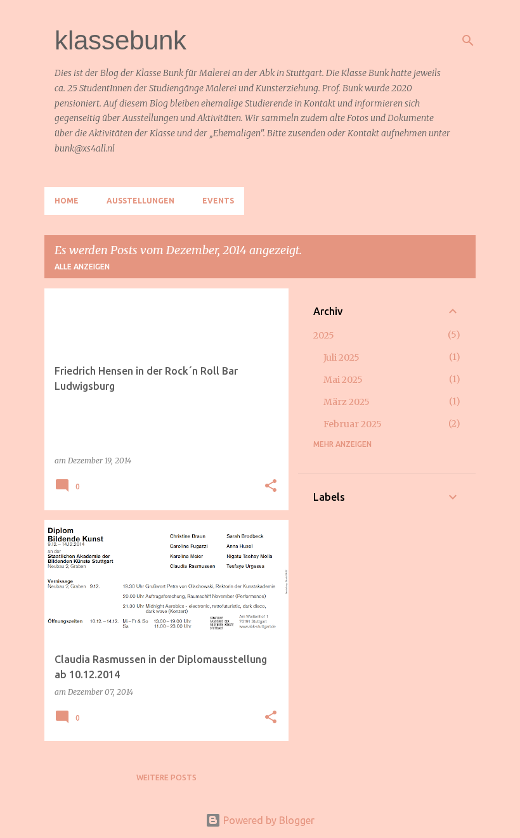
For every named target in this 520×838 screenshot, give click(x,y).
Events (218, 201)
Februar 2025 (352, 424)
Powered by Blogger (268, 820)
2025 (323, 335)
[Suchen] (468, 40)
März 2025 (346, 402)
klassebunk (120, 40)
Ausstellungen (140, 201)
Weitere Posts (166, 777)
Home (67, 201)
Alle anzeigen (82, 266)
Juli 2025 (341, 357)
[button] (270, 486)
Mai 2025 (343, 379)
